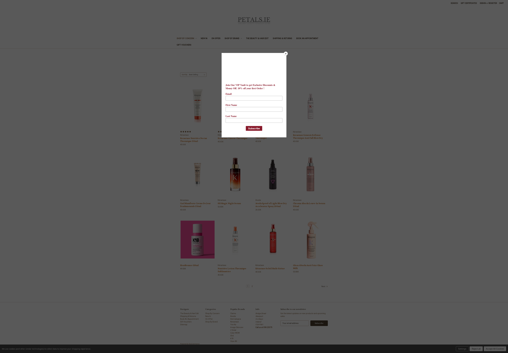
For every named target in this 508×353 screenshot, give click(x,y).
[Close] (286, 54)
